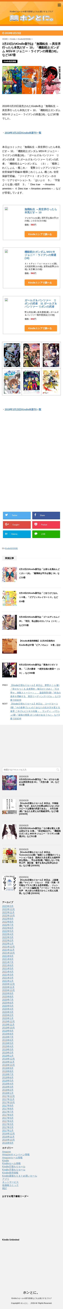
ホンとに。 (31, 1292)
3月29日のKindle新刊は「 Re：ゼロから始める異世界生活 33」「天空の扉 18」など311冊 (39, 782)
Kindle (5, 1160)
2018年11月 (8, 1062)
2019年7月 (7, 1037)
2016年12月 (8, 1133)
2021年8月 (7, 959)
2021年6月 (7, 965)
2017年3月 (7, 1124)
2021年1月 (7, 981)
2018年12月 (8, 1059)
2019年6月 (7, 1040)
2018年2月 (7, 1090)
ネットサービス (10, 1182)
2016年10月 (8, 1140)
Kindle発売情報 (11, 548)
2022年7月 (7, 925)
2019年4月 (7, 1046)
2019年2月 (7, 1052)
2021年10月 (8, 953)
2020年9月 (7, 993)
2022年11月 (8, 912)
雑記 (4, 1188)
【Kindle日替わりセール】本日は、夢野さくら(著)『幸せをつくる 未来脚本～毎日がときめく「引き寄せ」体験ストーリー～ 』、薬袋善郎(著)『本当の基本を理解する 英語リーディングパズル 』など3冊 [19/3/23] (35, 692)
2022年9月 (7, 918)
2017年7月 (7, 1112)
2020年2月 (7, 1015)
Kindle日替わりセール (13, 1166)
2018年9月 (7, 1068)
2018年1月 (7, 1093)
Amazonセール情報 (12, 1157)
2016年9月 (7, 1143)
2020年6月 (7, 1003)
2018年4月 (7, 1084)
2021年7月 (7, 962)
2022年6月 (7, 928)
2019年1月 (7, 1055)
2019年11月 (8, 1024)
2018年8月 (7, 1071)
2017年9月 (7, 1105)
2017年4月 (7, 1121)
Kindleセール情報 (11, 1163)
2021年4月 (7, 971)
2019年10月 (8, 1027)
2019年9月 (7, 1031)
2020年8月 (7, 996)
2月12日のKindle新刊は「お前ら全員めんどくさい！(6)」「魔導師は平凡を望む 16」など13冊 (39, 573)
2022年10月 (8, 915)
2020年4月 (7, 1009)
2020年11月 (8, 987)
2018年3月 (7, 1087)
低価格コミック (10, 1185)
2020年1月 (7, 1018)
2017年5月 (7, 1118)
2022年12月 (8, 909)
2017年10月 (8, 1102)
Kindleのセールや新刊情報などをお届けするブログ (31, 1298)
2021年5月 (7, 968)
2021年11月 (8, 950)
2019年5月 (7, 1043)
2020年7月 (7, 999)
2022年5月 (7, 931)
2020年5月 (7, 1006)
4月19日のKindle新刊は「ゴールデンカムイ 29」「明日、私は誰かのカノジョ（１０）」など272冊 (39, 621)
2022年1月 (7, 943)
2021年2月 (7, 978)
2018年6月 (7, 1077)
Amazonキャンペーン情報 (16, 1154)
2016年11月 (8, 1136)
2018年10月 (8, 1065)
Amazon (6, 1151)
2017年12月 (8, 1096)
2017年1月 (7, 1130)
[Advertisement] (31, 445)
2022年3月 (7, 937)
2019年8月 (7, 1034)
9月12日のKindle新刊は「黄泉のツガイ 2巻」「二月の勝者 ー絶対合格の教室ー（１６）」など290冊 (39, 668)
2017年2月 (7, 1127)
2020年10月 (8, 990)
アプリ (5, 1179)
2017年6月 (7, 1115)
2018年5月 (7, 1080)
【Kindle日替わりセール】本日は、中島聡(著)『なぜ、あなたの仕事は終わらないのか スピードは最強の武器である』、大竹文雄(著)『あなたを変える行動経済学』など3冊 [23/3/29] (39, 808)
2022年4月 (7, 934)
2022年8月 (7, 922)
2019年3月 (7, 1049)
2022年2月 (7, 940)
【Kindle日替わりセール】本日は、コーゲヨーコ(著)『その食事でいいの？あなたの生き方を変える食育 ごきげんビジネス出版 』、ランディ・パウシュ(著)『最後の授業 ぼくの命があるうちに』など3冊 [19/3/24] (35, 711)
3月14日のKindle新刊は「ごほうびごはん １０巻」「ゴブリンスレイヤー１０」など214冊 (39, 597)
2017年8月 (7, 1108)
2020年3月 (7, 1012)
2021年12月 (8, 946)
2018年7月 (7, 1074)
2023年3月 (7, 906)
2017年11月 (8, 1099)
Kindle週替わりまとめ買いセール (19, 1176)
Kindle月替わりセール (13, 1169)
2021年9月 (7, 956)
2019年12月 (8, 1021)
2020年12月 (8, 984)
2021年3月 (7, 974)
